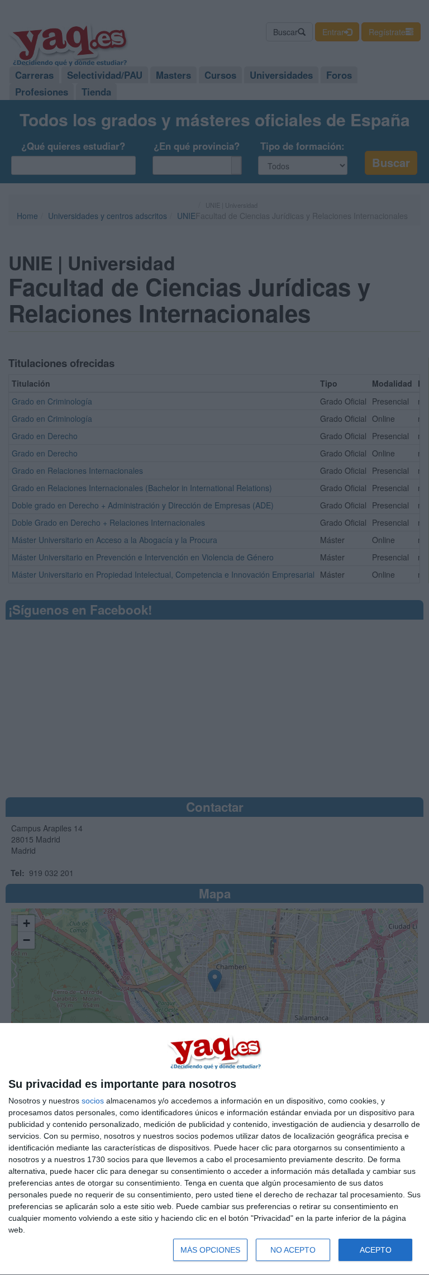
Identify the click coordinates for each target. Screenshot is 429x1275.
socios (93, 1101)
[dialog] (214, 1149)
